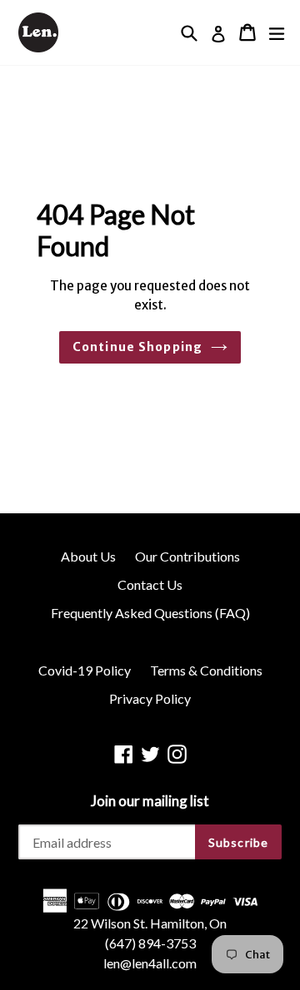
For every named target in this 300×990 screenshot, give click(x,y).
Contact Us (150, 584)
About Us (88, 556)
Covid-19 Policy (84, 670)
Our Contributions (187, 556)
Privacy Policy (150, 698)
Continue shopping (137, 346)
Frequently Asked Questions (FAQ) (150, 613)
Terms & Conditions (206, 670)
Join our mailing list (150, 801)
